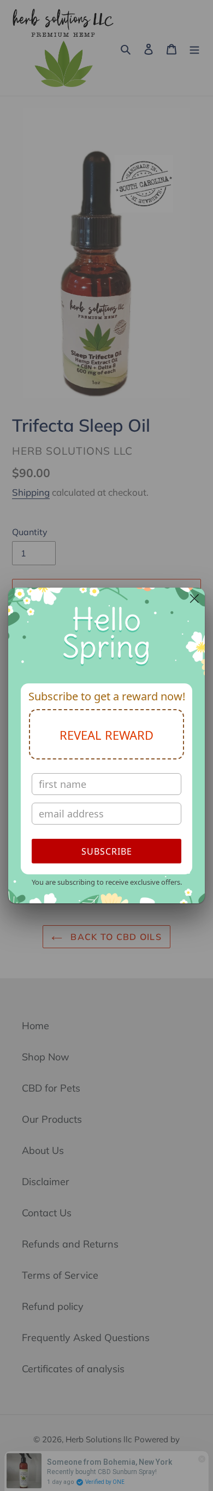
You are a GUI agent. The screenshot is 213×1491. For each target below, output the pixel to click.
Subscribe (106, 851)
